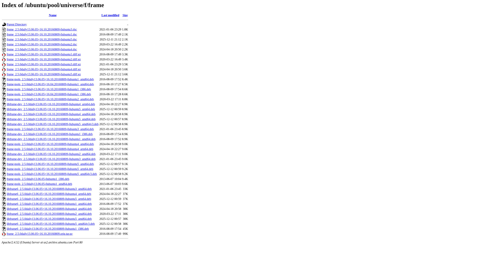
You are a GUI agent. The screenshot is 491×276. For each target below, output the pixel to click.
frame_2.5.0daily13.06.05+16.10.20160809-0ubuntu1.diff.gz (44, 54)
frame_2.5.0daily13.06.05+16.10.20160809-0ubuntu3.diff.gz (44, 64)
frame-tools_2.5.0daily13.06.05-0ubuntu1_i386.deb (38, 179)
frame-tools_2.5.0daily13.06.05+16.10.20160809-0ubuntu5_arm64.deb (50, 169)
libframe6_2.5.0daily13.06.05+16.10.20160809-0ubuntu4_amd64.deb (49, 208)
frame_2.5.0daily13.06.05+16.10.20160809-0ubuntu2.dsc (42, 44)
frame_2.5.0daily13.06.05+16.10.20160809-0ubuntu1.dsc (42, 34)
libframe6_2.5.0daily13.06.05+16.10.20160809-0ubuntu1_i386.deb (48, 228)
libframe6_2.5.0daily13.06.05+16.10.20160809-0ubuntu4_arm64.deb (49, 194)
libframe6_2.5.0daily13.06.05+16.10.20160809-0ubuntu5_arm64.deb (49, 198)
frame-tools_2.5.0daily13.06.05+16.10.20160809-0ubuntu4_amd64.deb (50, 144)
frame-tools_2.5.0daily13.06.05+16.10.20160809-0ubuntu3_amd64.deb (50, 129)
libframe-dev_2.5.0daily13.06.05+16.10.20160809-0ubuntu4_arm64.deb (51, 104)
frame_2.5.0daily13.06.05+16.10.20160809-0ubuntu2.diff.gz (44, 59)
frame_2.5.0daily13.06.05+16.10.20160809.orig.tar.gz (39, 233)
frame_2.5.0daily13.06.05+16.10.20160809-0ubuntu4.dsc (42, 49)
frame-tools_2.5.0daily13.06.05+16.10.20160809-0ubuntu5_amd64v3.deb (52, 174)
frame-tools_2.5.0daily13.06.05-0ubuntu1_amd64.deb (39, 184)
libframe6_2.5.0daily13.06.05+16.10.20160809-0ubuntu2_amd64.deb (49, 213)
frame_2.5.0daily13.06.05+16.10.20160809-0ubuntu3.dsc (42, 29)
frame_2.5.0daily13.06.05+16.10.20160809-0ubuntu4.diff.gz (44, 69)
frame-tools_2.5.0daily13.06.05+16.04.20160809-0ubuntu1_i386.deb (49, 94)
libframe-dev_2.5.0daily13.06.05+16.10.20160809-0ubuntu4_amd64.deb (51, 114)
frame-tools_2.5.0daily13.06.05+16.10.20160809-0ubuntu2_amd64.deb (50, 99)
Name (53, 15)
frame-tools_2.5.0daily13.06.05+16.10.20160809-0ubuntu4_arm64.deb (50, 149)
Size (125, 15)
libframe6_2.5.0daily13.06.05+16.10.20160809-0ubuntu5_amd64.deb (49, 218)
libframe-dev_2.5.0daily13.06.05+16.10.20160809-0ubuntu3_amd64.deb (51, 159)
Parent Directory (17, 24)
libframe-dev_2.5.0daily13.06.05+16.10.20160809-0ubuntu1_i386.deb (50, 134)
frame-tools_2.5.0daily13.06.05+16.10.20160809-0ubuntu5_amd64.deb (50, 164)
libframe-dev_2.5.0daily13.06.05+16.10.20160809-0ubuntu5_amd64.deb (51, 119)
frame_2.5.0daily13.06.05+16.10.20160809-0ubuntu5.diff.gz (44, 74)
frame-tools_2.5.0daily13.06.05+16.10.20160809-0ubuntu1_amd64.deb (50, 79)
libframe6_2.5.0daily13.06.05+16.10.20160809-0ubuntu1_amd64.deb (49, 203)
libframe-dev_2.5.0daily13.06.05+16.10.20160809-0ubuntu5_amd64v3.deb (53, 124)
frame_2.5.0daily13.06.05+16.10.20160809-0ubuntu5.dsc (42, 39)
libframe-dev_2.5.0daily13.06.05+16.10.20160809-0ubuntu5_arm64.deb (51, 109)
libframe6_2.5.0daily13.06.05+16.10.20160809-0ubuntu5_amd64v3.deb (51, 223)
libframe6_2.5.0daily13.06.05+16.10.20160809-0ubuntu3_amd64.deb (49, 189)
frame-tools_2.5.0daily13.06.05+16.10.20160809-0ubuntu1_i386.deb (49, 89)
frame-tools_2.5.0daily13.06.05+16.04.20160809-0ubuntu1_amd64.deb (50, 84)
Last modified (110, 15)
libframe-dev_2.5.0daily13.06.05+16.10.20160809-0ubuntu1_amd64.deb (51, 139)
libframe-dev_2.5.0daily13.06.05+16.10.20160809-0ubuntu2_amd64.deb (51, 154)
